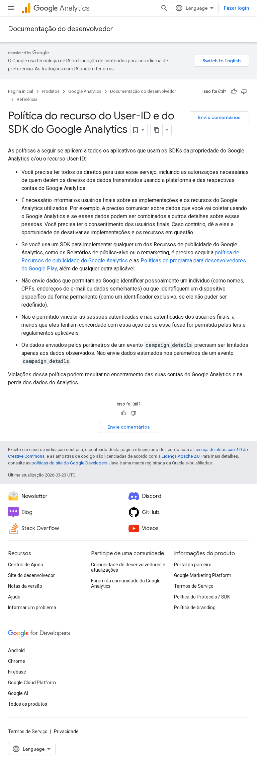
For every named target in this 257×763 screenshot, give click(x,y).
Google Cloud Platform (32, 682)
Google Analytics (84, 91)
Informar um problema (32, 607)
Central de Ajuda (25, 564)
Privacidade (66, 731)
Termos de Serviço (193, 586)
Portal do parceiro (192, 564)
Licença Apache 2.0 (180, 456)
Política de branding (195, 607)
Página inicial (20, 91)
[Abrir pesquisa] (164, 8)
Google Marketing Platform (202, 575)
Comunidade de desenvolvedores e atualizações (128, 567)
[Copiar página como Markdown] (157, 130)
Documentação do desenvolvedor (60, 29)
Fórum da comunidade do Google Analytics (126, 583)
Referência (27, 99)
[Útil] (234, 91)
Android (16, 650)
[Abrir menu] (10, 8)
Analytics (74, 8)
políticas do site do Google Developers (69, 462)
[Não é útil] (244, 91)
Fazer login (236, 8)
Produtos (51, 91)
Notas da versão (25, 586)
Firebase (17, 672)
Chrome (16, 661)
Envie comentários (219, 117)
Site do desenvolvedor (31, 575)
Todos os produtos (27, 704)
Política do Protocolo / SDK (202, 596)
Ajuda (14, 596)
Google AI (18, 693)
